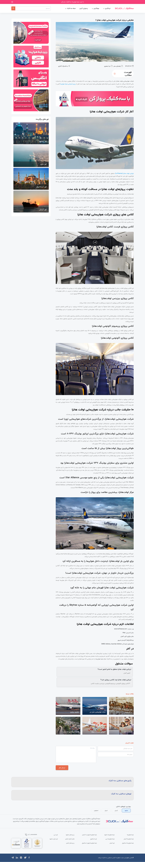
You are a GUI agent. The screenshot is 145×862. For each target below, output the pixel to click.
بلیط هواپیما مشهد (109, 835)
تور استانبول (93, 839)
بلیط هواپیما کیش (129, 839)
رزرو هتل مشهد (70, 835)
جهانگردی (96, 8)
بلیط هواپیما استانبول (128, 843)
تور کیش (112, 843)
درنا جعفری (107, 66)
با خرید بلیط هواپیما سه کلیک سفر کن (72, 2)
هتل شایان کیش (69, 839)
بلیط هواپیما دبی (110, 839)
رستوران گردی (84, 8)
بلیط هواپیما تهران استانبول (89, 843)
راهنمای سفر (117, 66)
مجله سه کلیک (71, 8)
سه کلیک (104, 858)
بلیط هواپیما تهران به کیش (89, 835)
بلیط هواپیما (130, 835)
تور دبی (56, 835)
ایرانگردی (107, 8)
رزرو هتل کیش (70, 843)
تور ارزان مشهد (54, 839)
